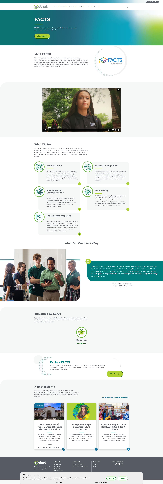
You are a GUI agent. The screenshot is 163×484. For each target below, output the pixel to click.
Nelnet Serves (58, 470)
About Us (57, 462)
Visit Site (43, 36)
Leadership (57, 464)
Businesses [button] (72, 7)
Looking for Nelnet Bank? (152, 1)
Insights (95, 464)
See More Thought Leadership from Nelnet (115, 397)
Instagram (122, 464)
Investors (57, 468)
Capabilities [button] (54, 7)
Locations (57, 466)
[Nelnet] (41, 7)
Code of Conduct (79, 464)
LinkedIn (118, 464)
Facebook (112, 464)
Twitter (115, 464)
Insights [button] (80, 7)
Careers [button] (96, 7)
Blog (94, 466)
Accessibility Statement (81, 466)
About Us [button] (88, 7)
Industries (63, 7)
